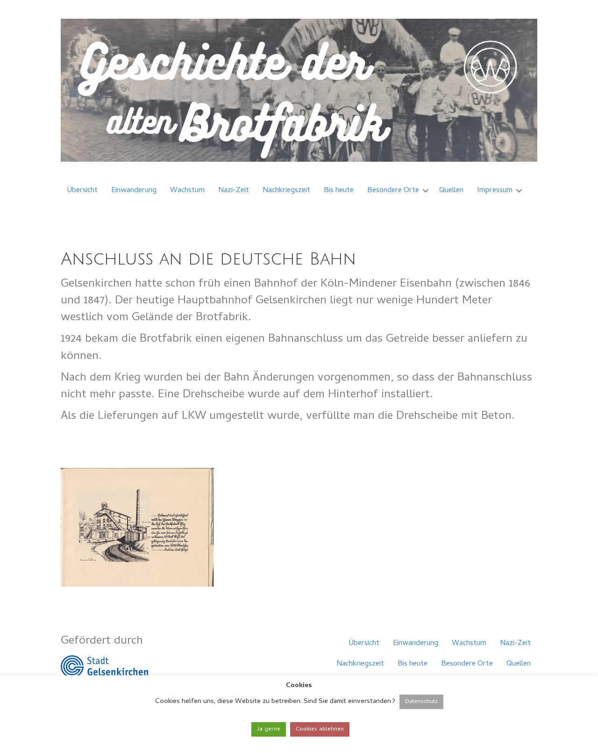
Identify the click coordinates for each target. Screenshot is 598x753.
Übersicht (82, 191)
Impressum (495, 191)
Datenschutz (421, 702)
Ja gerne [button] (268, 729)
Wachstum (187, 191)
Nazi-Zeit (233, 191)
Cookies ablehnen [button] (320, 729)
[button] (425, 190)
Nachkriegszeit (286, 191)
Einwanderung (134, 191)
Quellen (451, 191)
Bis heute (339, 191)
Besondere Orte (393, 191)
